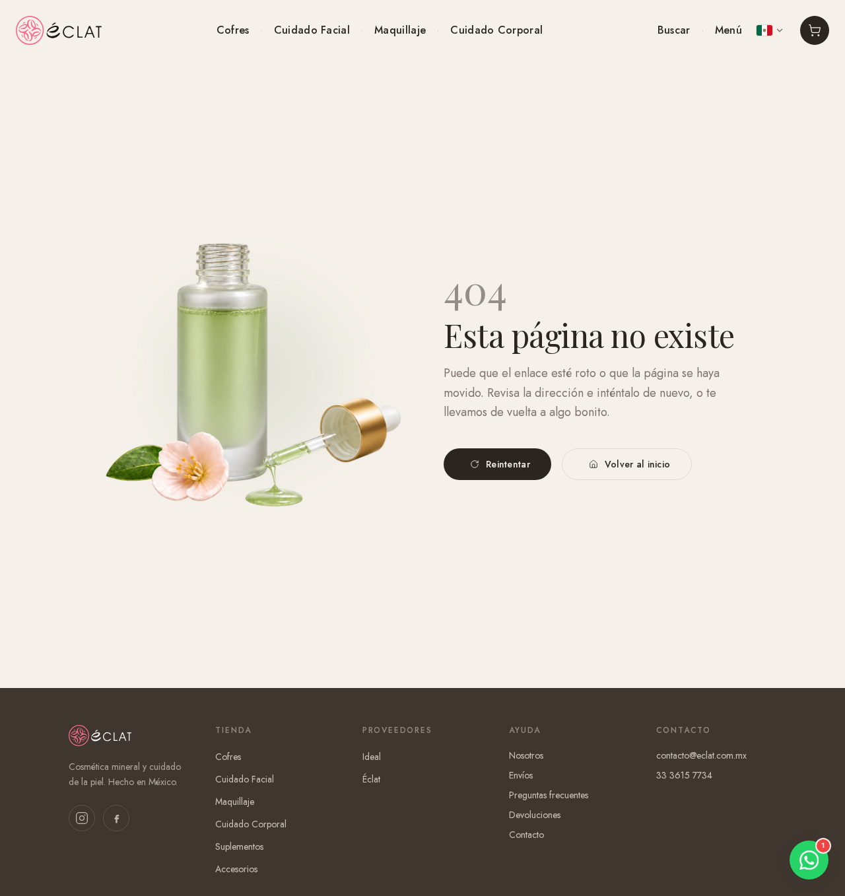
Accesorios (236, 869)
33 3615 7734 (684, 775)
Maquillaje (400, 30)
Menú (728, 30)
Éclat (371, 779)
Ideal (371, 756)
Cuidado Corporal (496, 30)
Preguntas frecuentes (548, 795)
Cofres (233, 30)
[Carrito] (814, 30)
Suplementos (239, 846)
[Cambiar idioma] (770, 30)
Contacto (526, 834)
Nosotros (526, 755)
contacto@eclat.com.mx (701, 755)
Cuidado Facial (312, 30)
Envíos (521, 775)
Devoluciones (534, 814)
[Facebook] (116, 818)
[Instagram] (82, 818)
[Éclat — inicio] (59, 30)
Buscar (674, 30)
